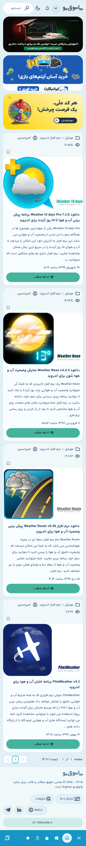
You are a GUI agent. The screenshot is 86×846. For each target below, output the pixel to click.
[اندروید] (28, 838)
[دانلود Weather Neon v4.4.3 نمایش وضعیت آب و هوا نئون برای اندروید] (43, 338)
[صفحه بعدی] (8, 759)
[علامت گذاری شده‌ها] (7, 838)
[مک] (47, 838)
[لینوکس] (37, 838)
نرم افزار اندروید (50, 138)
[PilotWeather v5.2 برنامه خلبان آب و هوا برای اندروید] (43, 650)
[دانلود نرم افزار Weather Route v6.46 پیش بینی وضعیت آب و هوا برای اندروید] (43, 494)
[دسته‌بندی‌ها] (56, 8)
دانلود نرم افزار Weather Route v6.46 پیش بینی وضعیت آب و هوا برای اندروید (44, 528)
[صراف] (43, 111)
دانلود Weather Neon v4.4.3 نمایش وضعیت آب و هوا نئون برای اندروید (43, 373)
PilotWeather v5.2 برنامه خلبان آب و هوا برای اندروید (46, 684)
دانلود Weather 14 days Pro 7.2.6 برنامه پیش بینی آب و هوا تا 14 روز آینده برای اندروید (46, 217)
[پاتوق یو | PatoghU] (73, 8)
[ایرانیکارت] (43, 73)
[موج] (43, 34)
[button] (15, 759)
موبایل (69, 138)
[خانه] (67, 838)
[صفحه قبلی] (23, 759)
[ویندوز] (57, 838)
